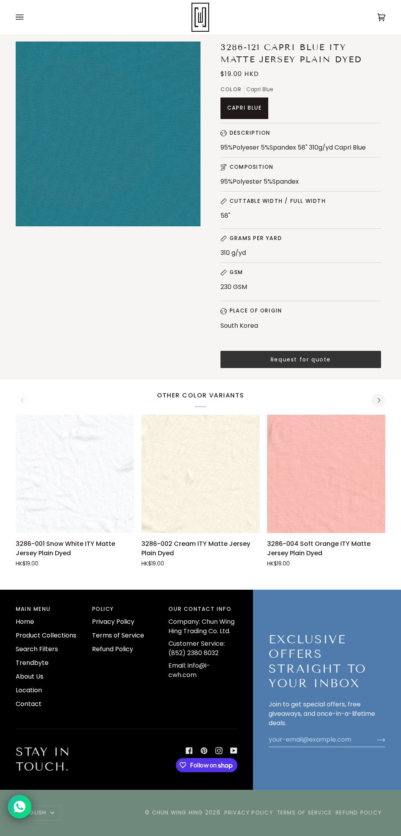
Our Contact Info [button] (199, 609)
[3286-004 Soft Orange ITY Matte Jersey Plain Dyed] (326, 474)
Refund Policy (112, 649)
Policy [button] (103, 609)
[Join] (375, 739)
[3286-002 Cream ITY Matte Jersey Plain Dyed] (200, 474)
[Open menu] (27, 17)
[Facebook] (189, 750)
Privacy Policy (113, 621)
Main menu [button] (33, 609)
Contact (29, 703)
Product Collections (46, 635)
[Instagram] (218, 750)
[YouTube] (233, 750)
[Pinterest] (204, 750)
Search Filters (37, 649)
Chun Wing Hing (177, 812)
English (35, 812)
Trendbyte (32, 662)
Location (29, 690)
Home (25, 621)
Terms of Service (118, 635)
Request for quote (301, 359)
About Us (29, 676)
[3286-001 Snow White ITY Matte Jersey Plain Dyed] (75, 474)
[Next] (378, 400)
